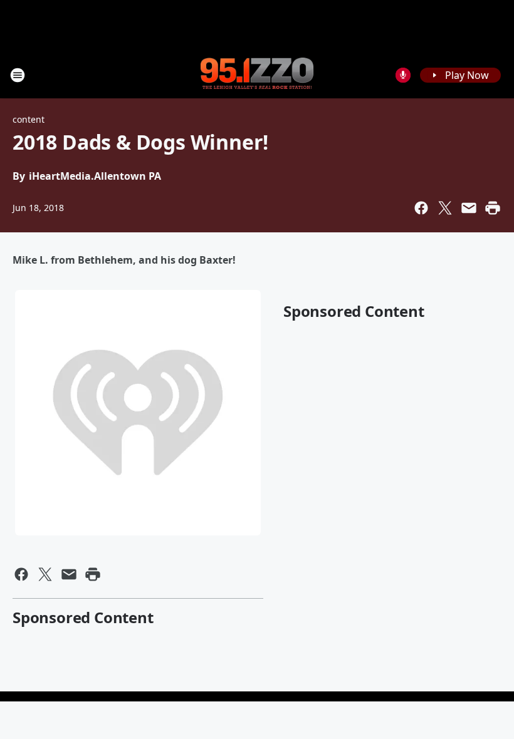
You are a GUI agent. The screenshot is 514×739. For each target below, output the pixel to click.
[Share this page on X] (445, 208)
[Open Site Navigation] (17, 75)
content (29, 119)
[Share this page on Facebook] (421, 208)
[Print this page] (492, 208)
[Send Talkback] (403, 75)
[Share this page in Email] (469, 208)
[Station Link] (257, 74)
